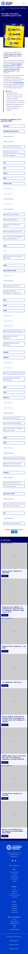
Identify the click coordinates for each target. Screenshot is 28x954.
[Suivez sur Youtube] (12, 861)
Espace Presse (14, 912)
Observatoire (14, 910)
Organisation (14, 876)
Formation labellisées (14, 929)
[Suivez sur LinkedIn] (15, 861)
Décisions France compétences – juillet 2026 (12, 572)
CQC (14, 927)
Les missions (14, 874)
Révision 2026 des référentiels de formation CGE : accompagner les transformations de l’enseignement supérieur (13, 719)
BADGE (19, 65)
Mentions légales (14, 940)
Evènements (14, 906)
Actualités (14, 904)
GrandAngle (14, 897)
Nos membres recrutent (14, 895)
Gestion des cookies (14, 948)
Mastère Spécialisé (16, 64)
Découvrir (4, 576)
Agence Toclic (16, 865)
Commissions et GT (14, 878)
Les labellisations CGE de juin (11, 682)
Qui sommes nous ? (14, 872)
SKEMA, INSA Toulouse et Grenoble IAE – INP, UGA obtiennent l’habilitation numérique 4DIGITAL (14, 757)
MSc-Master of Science (9, 65)
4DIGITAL (14, 919)
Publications (14, 908)
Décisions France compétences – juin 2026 (14, 647)
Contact (14, 881)
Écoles (14, 889)
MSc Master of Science (14, 923)
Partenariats (14, 879)
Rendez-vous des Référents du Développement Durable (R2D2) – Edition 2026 (13, 831)
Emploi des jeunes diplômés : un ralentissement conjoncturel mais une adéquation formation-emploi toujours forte (13, 609)
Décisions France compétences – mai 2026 (12, 794)
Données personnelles (14, 944)
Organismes (14, 893)
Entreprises (14, 891)
